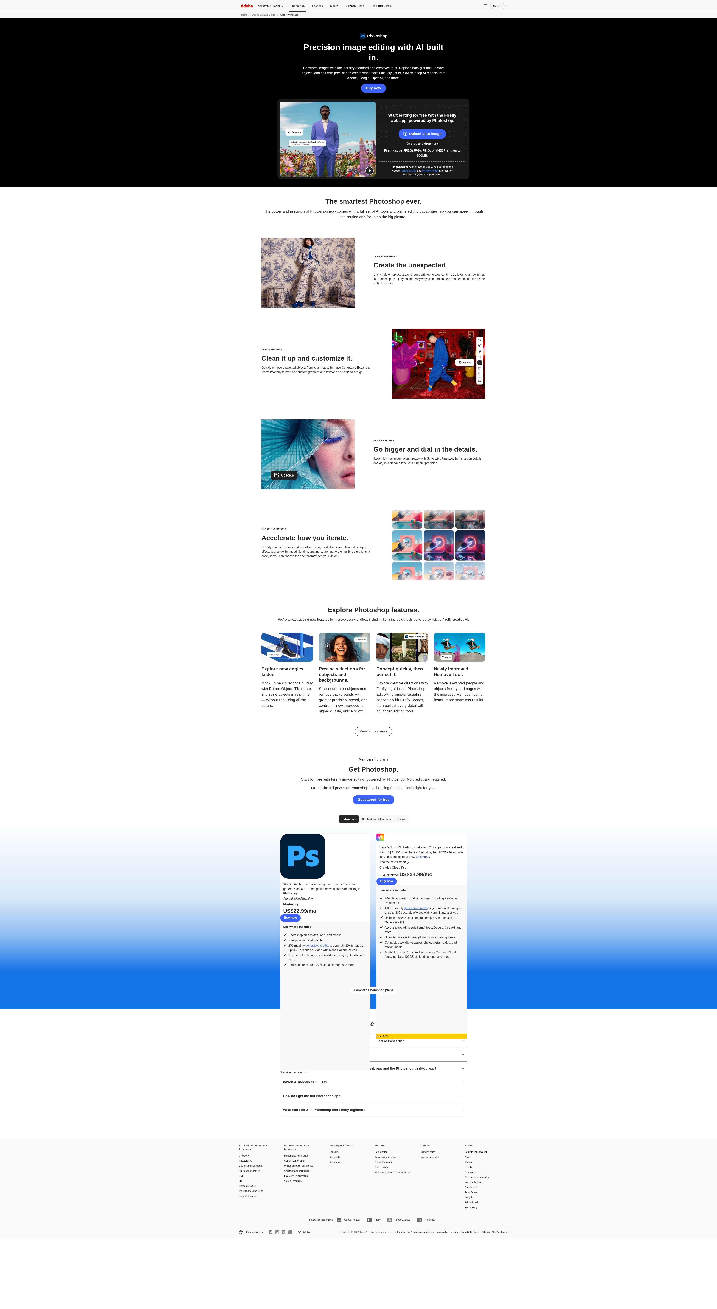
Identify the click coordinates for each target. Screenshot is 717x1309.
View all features (373, 731)
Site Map (486, 1232)
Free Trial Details (381, 5)
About (468, 1157)
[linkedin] (290, 1232)
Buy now (373, 88)
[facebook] (270, 1232)
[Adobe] (246, 6)
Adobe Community (384, 1162)
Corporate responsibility (477, 1177)
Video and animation (249, 1171)
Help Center (381, 1152)
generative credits (317, 945)
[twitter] (283, 1232)
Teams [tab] (401, 819)
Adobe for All (471, 1202)
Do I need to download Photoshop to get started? (322, 1054)
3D (240, 1181)
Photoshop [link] (298, 5)
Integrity (469, 1197)
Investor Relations (474, 1182)
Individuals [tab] (349, 819)
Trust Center (471, 1192)
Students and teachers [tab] (376, 819)
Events (468, 1167)
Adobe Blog (471, 1207)
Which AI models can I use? (305, 1082)
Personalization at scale (296, 1155)
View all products (247, 1196)
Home (244, 15)
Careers (469, 1162)
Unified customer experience (298, 1166)
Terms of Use (408, 170)
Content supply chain (295, 1160)
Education (334, 1152)
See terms (422, 856)
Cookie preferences (422, 1232)
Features (317, 5)
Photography (245, 1160)
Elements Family (247, 1186)
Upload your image (425, 134)
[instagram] (277, 1232)
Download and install (385, 1157)
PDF (241, 1176)
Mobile (334, 5)
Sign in (497, 5)
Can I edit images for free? (304, 1041)
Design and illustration (250, 1166)
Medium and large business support (392, 1172)
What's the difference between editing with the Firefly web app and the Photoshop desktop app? (359, 1068)
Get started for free (373, 799)
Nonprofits (334, 1157)
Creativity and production (297, 1171)
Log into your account (476, 1152)
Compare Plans (355, 5)
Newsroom (470, 1172)
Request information (430, 1157)
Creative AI (244, 1155)
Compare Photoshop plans (373, 990)
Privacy (390, 1232)
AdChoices (502, 1232)
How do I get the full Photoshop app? (312, 1096)
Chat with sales (427, 1152)
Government (335, 1162)
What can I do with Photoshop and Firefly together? (324, 1110)
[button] (485, 6)
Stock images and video (251, 1191)
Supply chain (471, 1187)
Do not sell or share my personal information (457, 1232)
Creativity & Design (269, 5)
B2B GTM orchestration (296, 1176)
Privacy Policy (430, 170)
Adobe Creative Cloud (263, 15)
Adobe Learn (381, 1167)
